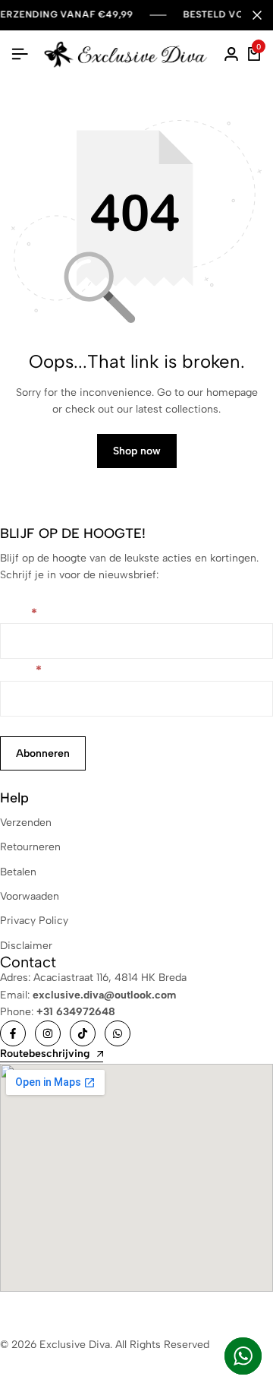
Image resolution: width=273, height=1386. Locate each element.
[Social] (13, 1033)
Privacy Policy (34, 920)
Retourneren (30, 846)
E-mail (21, 671)
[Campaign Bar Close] (257, 15)
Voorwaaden (29, 896)
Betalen (18, 871)
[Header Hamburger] (19, 54)
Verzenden (26, 822)
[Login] (231, 55)
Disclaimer (26, 945)
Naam (18, 614)
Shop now (137, 451)
